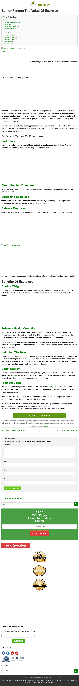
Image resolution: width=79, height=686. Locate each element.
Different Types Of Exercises (11, 22)
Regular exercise (57, 386)
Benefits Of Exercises (9, 33)
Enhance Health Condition (12, 37)
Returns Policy (35, 677)
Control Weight (8, 35)
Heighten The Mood (10, 39)
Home (17, 677)
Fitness (46, 426)
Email (6, 470)
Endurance (7, 24)
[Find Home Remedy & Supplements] (39, 3)
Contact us (25, 677)
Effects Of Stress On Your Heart (15, 430)
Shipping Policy (47, 677)
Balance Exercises (10, 31)
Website (6, 479)
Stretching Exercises (10, 28)
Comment (7, 444)
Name (6, 461)
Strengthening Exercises (11, 26)
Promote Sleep (8, 43)
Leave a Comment (39, 415)
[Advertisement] (17, 94)
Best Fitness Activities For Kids (63, 430)
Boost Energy (8, 41)
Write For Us (58, 677)
